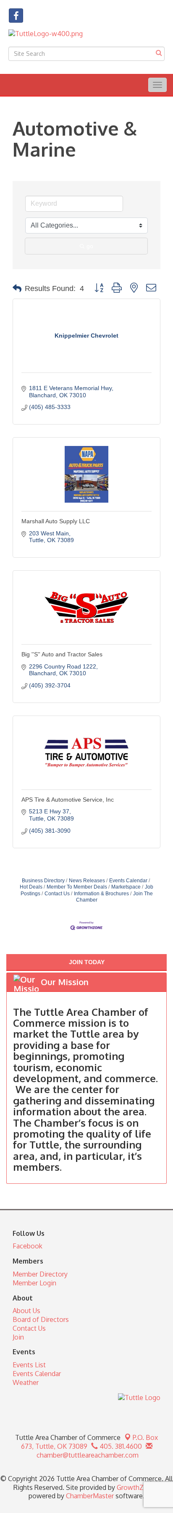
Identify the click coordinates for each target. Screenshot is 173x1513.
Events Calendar (128, 881)
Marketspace (126, 887)
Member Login (34, 1283)
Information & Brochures (101, 894)
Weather (26, 1382)
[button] (17, 288)
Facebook (27, 1246)
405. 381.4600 (120, 1446)
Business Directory (43, 881)
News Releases (87, 881)
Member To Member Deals (77, 887)
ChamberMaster (90, 1496)
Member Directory (40, 1274)
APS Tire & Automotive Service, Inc (67, 799)
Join (18, 1337)
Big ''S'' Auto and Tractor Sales (61, 654)
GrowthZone (136, 1487)
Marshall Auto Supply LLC (55, 521)
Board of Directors (41, 1319)
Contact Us (57, 894)
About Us (26, 1310)
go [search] (89, 246)
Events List (29, 1365)
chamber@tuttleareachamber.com (87, 1455)
